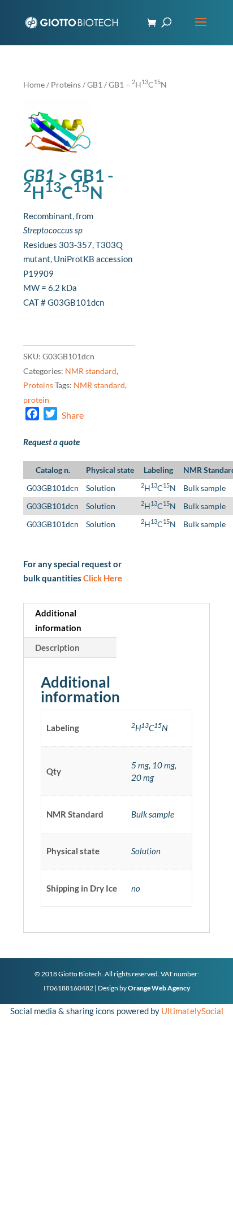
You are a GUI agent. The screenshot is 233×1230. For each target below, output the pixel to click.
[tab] (70, 620)
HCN (158, 488)
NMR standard (90, 371)
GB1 (94, 84)
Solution (100, 488)
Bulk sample (204, 488)
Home (34, 84)
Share (73, 415)
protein (36, 400)
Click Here (102, 578)
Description (57, 647)
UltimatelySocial (192, 1011)
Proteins (66, 84)
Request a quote (51, 442)
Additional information (58, 620)
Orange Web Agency (159, 988)
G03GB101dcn (53, 488)
